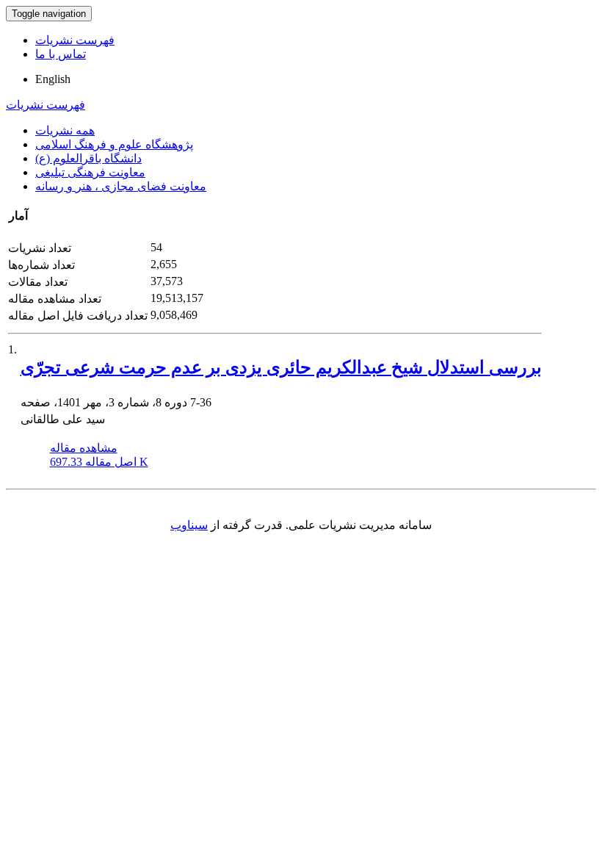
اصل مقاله (99, 462)
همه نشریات (65, 130)
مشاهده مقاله (83, 448)
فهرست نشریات (75, 40)
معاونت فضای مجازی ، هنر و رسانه (120, 186)
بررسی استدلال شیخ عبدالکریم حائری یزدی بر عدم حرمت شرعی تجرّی (281, 367)
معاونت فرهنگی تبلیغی (90, 172)
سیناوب (189, 525)
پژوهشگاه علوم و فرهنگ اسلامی (114, 144)
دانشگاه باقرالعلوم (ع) (88, 158)
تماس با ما (60, 54)
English (52, 79)
